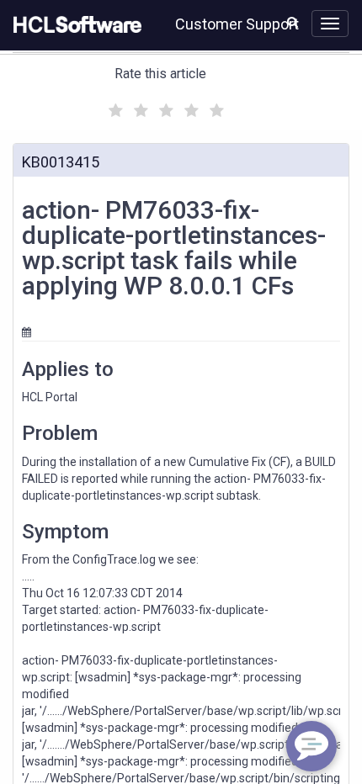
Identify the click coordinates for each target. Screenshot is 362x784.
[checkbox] (114, 106)
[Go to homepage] (74, 25)
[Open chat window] (311, 746)
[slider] (164, 108)
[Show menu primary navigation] (330, 23)
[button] (292, 22)
